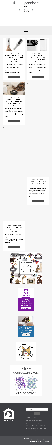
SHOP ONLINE (26, 11)
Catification (34, 17)
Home (9, 17)
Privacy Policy (26, 438)
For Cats (15, 17)
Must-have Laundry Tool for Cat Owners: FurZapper (14, 227)
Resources (11, 22)
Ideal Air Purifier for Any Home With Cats (38, 183)
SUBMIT (37, 413)
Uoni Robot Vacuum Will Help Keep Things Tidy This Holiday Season (14, 101)
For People (24, 17)
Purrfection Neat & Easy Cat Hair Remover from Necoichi (14, 57)
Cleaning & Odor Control (14, 53)
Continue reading (14, 76)
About (19, 22)
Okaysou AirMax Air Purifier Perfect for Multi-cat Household (38, 57)
